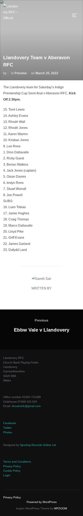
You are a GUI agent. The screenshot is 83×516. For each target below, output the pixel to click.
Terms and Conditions (17, 461)
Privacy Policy (12, 466)
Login (6, 475)
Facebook (9, 423)
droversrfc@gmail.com (26, 406)
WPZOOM (60, 508)
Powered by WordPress (42, 502)
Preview (21, 73)
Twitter (7, 427)
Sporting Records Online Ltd (38, 445)
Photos (7, 432)
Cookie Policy (11, 470)
